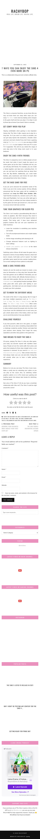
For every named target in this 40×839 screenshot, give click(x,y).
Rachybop (20, 11)
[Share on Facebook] (7, 412)
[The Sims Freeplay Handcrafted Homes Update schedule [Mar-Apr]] (20, 601)
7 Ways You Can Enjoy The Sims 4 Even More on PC (16, 416)
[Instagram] (8, 627)
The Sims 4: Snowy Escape (22, 301)
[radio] (11, 402)
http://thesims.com (16, 810)
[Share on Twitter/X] (10, 412)
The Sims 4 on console (15, 142)
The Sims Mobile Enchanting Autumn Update (31, 427)
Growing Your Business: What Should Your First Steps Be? (10, 427)
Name (4, 469)
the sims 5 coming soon (25, 418)
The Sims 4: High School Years (18, 303)
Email (4, 477)
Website (4, 485)
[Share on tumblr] (15, 412)
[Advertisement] (20, 40)
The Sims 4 (10, 118)
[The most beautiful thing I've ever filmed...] (20, 570)
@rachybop (22, 545)
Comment (5, 448)
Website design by (20, 836)
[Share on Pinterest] (13, 412)
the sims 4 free (14, 418)
